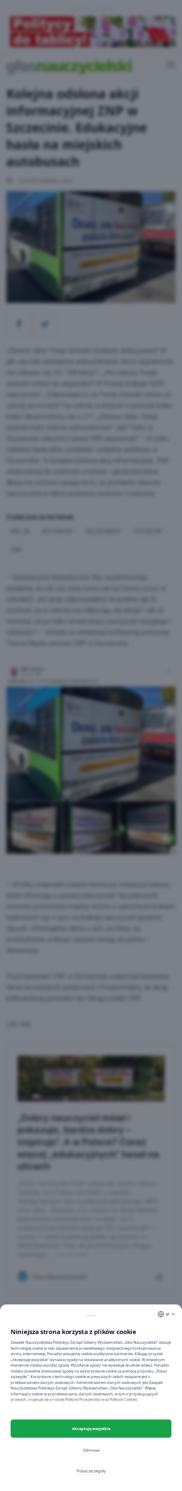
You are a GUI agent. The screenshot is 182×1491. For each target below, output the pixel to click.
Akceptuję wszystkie (91, 1428)
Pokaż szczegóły (91, 1471)
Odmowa (91, 1450)
